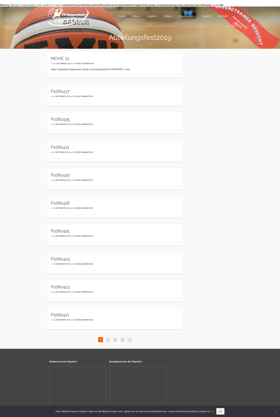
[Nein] (276, 411)
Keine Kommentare (85, 63)
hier (212, 411)
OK (220, 411)
